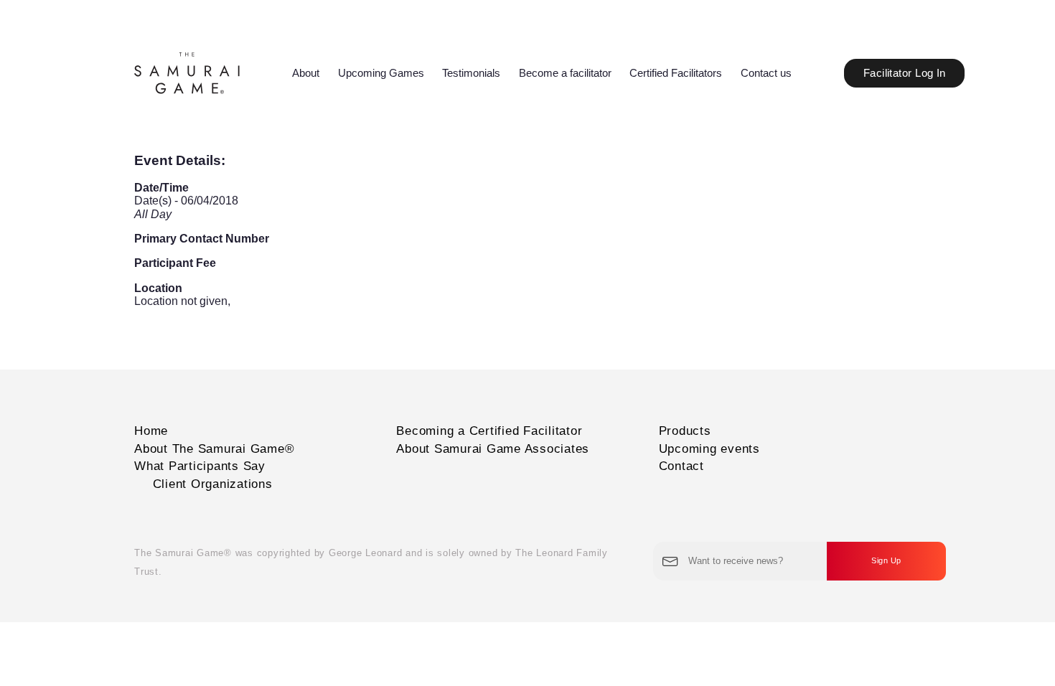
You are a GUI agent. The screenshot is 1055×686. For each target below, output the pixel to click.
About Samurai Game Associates (492, 449)
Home (151, 431)
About (305, 73)
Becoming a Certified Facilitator (489, 431)
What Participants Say (200, 466)
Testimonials (471, 73)
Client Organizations (213, 484)
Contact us (766, 73)
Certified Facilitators (675, 73)
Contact (681, 466)
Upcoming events (709, 449)
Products (685, 431)
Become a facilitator (565, 73)
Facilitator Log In (904, 73)
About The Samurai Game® (214, 449)
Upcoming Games (381, 73)
